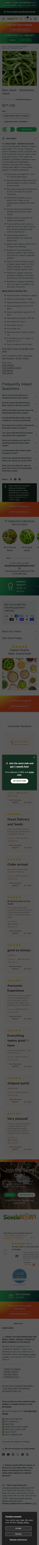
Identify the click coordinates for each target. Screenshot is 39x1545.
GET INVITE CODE (19, 781)
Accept (18, 1528)
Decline (18, 1534)
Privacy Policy (23, 1522)
